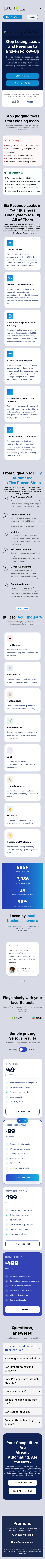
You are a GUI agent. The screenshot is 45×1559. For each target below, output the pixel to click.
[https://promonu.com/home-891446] (15, 8)
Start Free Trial (22, 76)
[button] (40, 8)
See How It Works (22, 83)
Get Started (22, 1309)
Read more (24, 963)
